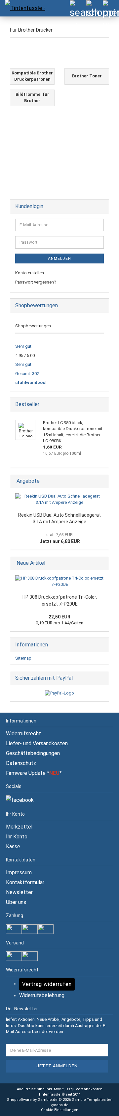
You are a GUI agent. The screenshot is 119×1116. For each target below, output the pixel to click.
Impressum (19, 872)
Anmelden (59, 258)
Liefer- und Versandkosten (37, 743)
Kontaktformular (25, 882)
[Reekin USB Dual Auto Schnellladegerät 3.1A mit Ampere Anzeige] (59, 499)
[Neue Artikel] (102, 563)
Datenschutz (21, 763)
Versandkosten (89, 1089)
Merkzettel (19, 827)
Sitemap (23, 658)
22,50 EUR (59, 616)
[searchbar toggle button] (77, 8)
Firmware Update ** (34, 773)
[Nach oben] (101, 1106)
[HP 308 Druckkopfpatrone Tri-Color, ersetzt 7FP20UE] (59, 581)
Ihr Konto (16, 836)
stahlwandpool (31, 382)
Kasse (13, 846)
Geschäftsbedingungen (33, 753)
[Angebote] (102, 481)
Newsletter (19, 892)
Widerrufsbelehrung (41, 995)
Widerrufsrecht (23, 733)
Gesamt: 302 (27, 373)
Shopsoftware (19, 1100)
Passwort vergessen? (35, 282)
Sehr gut (23, 346)
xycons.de (59, 1105)
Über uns (16, 902)
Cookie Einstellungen (59, 1110)
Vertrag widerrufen (47, 984)
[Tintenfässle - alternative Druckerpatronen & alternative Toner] (23, 8)
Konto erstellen (29, 272)
